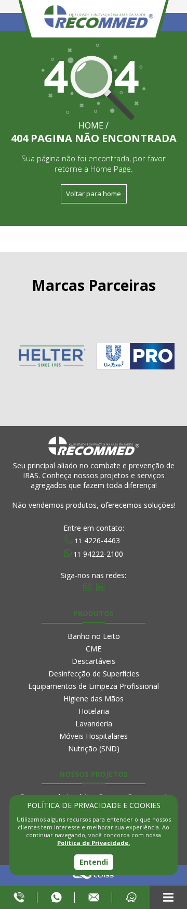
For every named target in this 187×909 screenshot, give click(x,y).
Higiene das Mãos (93, 698)
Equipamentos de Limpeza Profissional (93, 686)
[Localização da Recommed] (131, 897)
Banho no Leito (94, 636)
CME (93, 649)
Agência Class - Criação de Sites (93, 875)
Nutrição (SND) (93, 748)
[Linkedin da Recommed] (100, 587)
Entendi (93, 862)
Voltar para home (93, 193)
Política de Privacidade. (93, 843)
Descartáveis (93, 661)
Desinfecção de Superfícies (93, 673)
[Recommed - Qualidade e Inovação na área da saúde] (98, 48)
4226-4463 (97, 539)
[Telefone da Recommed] (18, 897)
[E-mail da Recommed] (93, 897)
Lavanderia (93, 723)
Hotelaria (93, 711)
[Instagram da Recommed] (87, 587)
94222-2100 (98, 553)
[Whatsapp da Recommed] (56, 897)
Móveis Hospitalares (93, 736)
